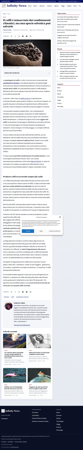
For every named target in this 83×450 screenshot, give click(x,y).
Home (29, 6)
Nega (41, 231)
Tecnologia (60, 97)
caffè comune (25, 98)
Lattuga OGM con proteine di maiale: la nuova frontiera (68, 72)
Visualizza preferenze (54, 231)
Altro (74, 6)
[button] (60, 217)
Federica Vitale (7, 30)
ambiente (6, 297)
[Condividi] (11, 36)
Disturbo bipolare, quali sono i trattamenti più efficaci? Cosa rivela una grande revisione (68, 66)
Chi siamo (35, 412)
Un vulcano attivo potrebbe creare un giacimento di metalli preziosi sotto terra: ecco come (33, 1)
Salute (56, 6)
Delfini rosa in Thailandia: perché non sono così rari (13, 388)
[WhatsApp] (22, 36)
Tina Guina (10, 67)
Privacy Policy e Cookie (39, 418)
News (35, 6)
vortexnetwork (15, 447)
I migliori (69, 6)
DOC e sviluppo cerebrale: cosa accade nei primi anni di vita (69, 77)
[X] (19, 36)
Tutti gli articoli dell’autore (22, 325)
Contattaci (35, 415)
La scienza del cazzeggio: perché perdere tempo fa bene (69, 60)
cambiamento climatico (22, 297)
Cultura (49, 6)
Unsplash (17, 67)
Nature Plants (36, 161)
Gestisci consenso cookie (40, 421)
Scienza (42, 6)
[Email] (26, 36)
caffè (12, 297)
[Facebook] (15, 36)
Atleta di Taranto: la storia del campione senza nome (39, 353)
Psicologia (60, 106)
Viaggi (63, 6)
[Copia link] (30, 36)
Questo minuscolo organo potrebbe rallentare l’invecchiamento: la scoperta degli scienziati (70, 54)
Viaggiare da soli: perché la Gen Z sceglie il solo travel (38, 388)
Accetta (28, 231)
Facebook (4, 418)
